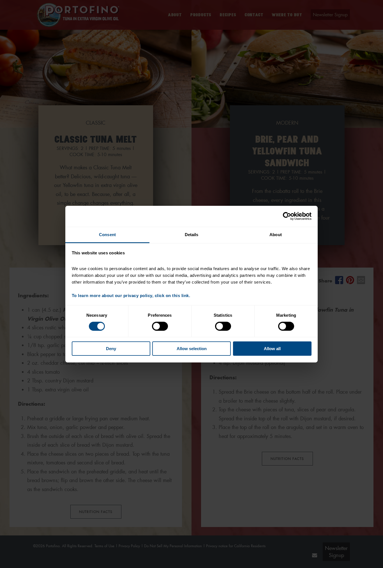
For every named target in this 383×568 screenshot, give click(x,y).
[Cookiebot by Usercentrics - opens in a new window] (287, 216)
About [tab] (275, 234)
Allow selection (192, 348)
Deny (111, 348)
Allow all (272, 348)
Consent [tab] (107, 234)
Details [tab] (192, 234)
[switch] (160, 326)
